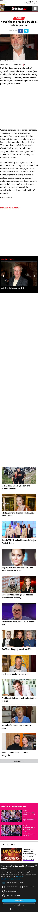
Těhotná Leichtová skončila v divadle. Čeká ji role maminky (18, 514)
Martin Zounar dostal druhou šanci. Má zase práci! (18, 623)
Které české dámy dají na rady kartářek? (17, 649)
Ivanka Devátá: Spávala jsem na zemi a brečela (16, 726)
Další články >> (19, 761)
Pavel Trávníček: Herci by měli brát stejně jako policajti (19, 699)
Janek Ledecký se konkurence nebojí (16, 674)
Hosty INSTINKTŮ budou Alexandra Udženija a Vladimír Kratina (19, 541)
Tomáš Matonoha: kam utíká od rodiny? (12, 288)
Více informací (19, 876)
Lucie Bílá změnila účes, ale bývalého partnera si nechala (16, 487)
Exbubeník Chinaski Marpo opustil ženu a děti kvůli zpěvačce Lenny (17, 596)
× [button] (36, 865)
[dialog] (19, 887)
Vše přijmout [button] (19, 900)
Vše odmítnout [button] (19, 905)
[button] (19, 879)
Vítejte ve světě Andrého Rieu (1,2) (28, 828)
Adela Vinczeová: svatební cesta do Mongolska (15, 754)
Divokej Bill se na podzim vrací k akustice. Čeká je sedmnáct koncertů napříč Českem (29, 853)
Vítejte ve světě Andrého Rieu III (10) (29, 814)
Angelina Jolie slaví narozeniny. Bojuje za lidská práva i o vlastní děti (17, 569)
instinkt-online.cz (28, 859)
